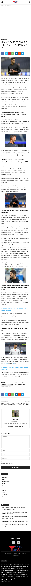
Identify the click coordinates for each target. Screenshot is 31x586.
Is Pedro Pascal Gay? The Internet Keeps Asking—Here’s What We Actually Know (14, 513)
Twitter (13, 363)
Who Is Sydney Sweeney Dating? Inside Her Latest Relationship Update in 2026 (13, 508)
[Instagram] (18, 542)
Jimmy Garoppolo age (10, 382)
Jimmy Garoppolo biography (7, 384)
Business (4, 479)
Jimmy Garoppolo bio (20, 382)
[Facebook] (2, 53)
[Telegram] (22, 53)
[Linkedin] (16, 53)
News (3, 486)
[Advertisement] (15, 22)
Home (2, 5)
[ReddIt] (19, 53)
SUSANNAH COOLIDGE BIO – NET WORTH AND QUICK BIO (15, 521)
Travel (3, 496)
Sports (3, 492)
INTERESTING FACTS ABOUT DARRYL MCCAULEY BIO (23, 404)
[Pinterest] (9, 53)
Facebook (5, 363)
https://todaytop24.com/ (15, 421)
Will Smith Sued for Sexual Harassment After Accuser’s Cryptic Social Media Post (14, 517)
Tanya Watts (5, 49)
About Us (4, 560)
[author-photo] (15, 417)
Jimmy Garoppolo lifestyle (7, 386)
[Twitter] (6, 53)
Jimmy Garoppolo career (20, 384)
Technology (5, 494)
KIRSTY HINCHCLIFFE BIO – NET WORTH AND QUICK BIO (8, 404)
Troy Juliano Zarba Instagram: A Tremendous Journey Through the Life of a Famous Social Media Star (14, 525)
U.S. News (4, 499)
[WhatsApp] (12, 53)
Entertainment (8, 5)
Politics (4, 488)
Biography (4, 477)
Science (4, 490)
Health (3, 483)
